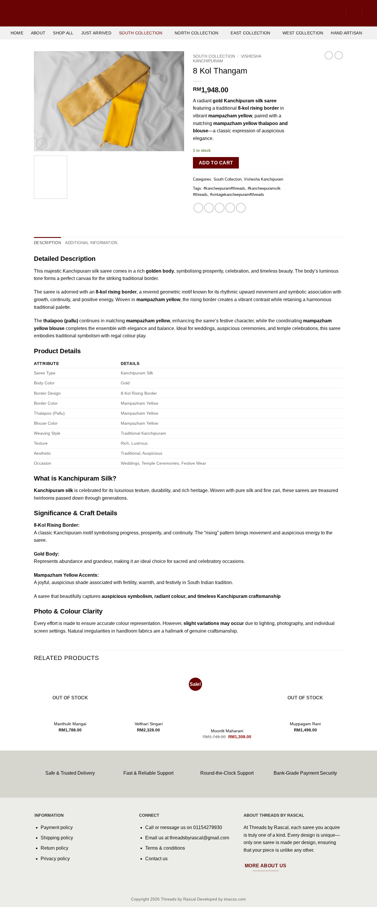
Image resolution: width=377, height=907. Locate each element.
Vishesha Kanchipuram (263, 179)
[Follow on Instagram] (48, 873)
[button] (354, 13)
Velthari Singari (149, 723)
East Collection (250, 33)
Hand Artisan (346, 33)
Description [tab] (47, 243)
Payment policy (57, 827)
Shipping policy (57, 837)
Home (17, 33)
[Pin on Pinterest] (230, 208)
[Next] (173, 101)
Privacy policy (55, 858)
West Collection (302, 33)
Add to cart (216, 162)
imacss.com (235, 899)
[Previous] (44, 101)
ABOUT (38, 33)
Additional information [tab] (91, 243)
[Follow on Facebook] (39, 873)
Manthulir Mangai (70, 723)
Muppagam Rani (305, 723)
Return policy (54, 848)
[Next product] (329, 55)
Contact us (156, 858)
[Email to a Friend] (219, 208)
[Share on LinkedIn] (241, 208)
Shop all (63, 33)
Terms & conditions (165, 848)
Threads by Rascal (178, 899)
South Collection (141, 33)
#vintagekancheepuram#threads (237, 194)
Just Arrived (96, 33)
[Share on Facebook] (198, 208)
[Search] (338, 13)
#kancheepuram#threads (224, 188)
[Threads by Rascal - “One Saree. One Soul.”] (188, 13)
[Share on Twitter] (209, 208)
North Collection (197, 33)
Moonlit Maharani (227, 730)
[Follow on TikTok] (58, 873)
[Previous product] (339, 55)
